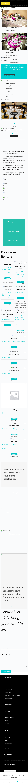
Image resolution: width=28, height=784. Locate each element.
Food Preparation (9, 689)
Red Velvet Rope (14, 426)
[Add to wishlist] (25, 263)
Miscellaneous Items (9, 684)
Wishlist (6, 746)
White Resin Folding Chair (20, 267)
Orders (6, 740)
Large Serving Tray (14, 370)
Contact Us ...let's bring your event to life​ (12, 621)
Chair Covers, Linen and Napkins (12, 695)
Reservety (14, 777)
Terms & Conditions (9, 717)
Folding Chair (7, 264)
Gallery (6, 720)
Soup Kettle (14, 338)
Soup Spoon (14, 441)
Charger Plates (20, 289)
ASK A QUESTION (5, 3)
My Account (7, 737)
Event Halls (7, 711)
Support (7, 748)
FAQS (6, 714)
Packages (7, 686)
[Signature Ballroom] (14, 90)
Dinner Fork (20, 313)
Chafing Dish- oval (14, 354)
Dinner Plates (7, 289)
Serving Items (8, 692)
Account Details (8, 743)
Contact (7, 723)
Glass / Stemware (9, 698)
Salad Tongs (14, 410)
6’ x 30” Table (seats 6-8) (7, 315)
